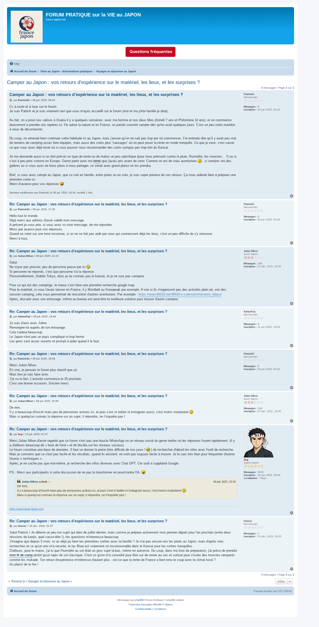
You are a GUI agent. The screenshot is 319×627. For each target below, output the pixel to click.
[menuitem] (14, 64)
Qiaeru (169, 604)
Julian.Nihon (30, 481)
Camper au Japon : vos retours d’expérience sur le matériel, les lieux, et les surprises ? (103, 82)
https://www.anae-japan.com (26, 508)
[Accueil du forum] (27, 25)
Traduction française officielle (145, 604)
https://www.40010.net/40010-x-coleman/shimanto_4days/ (180, 294)
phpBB (139, 600)
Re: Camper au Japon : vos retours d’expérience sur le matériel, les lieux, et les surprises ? (88, 204)
